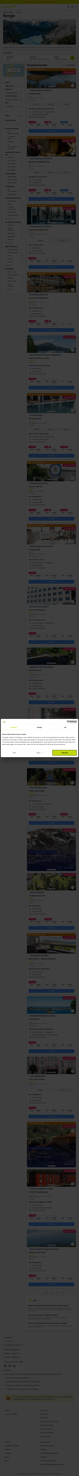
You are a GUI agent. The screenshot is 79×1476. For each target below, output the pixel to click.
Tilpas (38, 753)
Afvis (14, 753)
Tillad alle (64, 753)
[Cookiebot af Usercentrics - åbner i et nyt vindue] (68, 721)
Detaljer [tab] (39, 727)
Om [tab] (65, 727)
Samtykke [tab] (13, 727)
